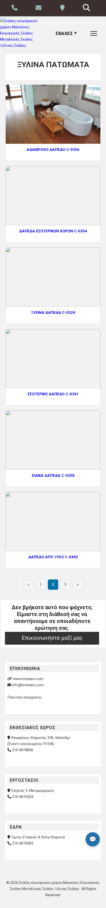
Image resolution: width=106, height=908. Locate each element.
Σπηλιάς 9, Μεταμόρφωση (32, 790)
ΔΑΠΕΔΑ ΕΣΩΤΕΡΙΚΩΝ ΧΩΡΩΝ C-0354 (53, 231)
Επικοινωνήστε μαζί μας (52, 638)
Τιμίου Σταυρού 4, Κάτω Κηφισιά (38, 837)
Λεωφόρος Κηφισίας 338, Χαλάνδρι (40, 737)
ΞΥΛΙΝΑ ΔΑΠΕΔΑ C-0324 (53, 312)
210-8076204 (22, 797)
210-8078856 (22, 750)
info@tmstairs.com (28, 685)
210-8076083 (22, 843)
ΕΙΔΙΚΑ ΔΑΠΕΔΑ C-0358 (53, 475)
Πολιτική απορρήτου (24, 697)
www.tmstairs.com (28, 679)
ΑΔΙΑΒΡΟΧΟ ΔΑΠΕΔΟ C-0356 (53, 149)
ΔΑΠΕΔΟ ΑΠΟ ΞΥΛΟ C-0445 (53, 557)
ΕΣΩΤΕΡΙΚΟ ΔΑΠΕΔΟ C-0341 (53, 394)
